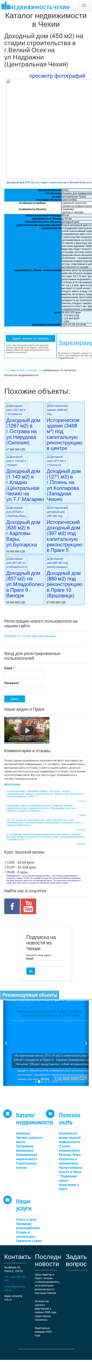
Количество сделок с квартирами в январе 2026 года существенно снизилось (45, 1310)
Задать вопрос (76, 1260)
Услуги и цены (26, 1219)
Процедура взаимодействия (28, 1226)
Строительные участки (26, 1165)
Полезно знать (69, 1119)
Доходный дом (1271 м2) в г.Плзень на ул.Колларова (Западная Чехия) (64, 485)
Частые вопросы (70, 1168)
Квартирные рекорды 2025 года (43, 1331)
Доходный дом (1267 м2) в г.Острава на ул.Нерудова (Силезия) (23, 431)
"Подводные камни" (68, 1178)
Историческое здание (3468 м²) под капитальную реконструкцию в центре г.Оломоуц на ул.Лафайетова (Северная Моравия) (65, 445)
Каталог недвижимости (34, 1119)
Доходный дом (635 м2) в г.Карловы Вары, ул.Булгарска (23, 533)
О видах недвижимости (69, 1148)
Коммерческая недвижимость (26, 1157)
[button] (6, 1043)
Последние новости (51, 1260)
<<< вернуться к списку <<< (23, 370)
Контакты (18, 1256)
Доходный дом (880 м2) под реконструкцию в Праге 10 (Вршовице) (64, 584)
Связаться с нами (29, 1241)
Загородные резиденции (25, 1148)
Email (9, 668)
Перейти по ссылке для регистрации (30, 636)
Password (12, 683)
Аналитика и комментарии (68, 1161)
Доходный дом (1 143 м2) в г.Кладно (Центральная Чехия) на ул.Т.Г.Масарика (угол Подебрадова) (25, 490)
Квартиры (23, 1133)
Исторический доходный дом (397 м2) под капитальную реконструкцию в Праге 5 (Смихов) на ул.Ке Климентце (64, 544)
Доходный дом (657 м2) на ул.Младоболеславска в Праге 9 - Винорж (32, 584)
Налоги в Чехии (70, 1172)
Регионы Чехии (70, 1155)
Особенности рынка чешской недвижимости (70, 1137)
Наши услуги (23, 1205)
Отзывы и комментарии (26, 1234)
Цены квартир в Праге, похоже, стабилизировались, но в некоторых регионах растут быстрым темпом (47, 1283)
